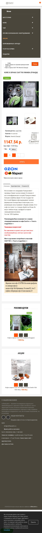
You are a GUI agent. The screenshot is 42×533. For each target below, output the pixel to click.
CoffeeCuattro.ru (33, 506)
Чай (4, 28)
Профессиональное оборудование (16, 33)
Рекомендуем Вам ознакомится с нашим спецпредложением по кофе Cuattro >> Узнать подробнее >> (20, 221)
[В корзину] (16, 385)
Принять (33, 522)
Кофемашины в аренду (11, 43)
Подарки (6, 54)
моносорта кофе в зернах (14, 178)
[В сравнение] (26, 385)
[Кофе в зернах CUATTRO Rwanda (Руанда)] (21, 94)
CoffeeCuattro (6, 403)
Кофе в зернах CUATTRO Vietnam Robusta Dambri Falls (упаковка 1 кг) (21, 388)
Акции (5, 38)
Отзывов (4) (25, 186)
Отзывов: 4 (35, 133)
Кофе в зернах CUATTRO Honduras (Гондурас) (21, 338)
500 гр (14, 149)
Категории (7, 17)
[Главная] (4, 63)
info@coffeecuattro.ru (10, 426)
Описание (7, 186)
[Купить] (16, 335)
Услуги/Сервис (9, 49)
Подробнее (7, 530)
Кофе (5, 23)
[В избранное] (18, 155)
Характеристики (15, 186)
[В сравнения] (22, 155)
